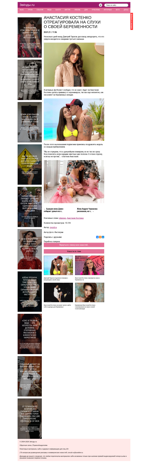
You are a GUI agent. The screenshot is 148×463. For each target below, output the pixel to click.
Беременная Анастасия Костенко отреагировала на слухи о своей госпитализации (85, 307)
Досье (126, 10)
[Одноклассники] (100, 237)
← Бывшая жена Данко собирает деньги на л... (53, 210)
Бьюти (58, 10)
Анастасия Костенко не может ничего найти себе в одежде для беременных (57, 306)
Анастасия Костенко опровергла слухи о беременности (87, 279)
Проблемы (96, 10)
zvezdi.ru (53, 227)
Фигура (67, 10)
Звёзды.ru (27, 5)
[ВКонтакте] (97, 237)
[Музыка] (101, 5)
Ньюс (22, 10)
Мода (49, 10)
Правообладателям (40, 445)
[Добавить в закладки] (131, 21)
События (40, 10)
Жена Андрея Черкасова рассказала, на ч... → (87, 210)
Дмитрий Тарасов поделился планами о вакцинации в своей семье (56, 279)
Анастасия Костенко (75, 218)
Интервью (108, 10)
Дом (86, 10)
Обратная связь (26, 445)
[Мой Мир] (103, 237)
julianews (62, 218)
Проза (30, 10)
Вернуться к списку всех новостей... (74, 245)
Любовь (77, 10)
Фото (118, 10)
